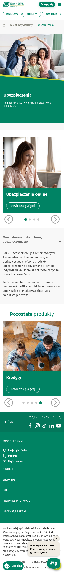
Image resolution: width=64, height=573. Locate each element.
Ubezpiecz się (51, 14)
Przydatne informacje (16, 500)
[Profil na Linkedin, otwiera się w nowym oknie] (51, 425)
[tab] (25, 219)
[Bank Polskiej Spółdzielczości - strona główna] (14, 4)
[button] (59, 4)
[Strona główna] (4, 25)
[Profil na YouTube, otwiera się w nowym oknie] (58, 425)
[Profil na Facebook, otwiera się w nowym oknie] (30, 425)
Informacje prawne (14, 511)
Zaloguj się (48, 4)
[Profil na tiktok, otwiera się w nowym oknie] (44, 425)
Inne (5, 490)
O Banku (8, 469)
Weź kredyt (32, 14)
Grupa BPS (9, 479)
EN (11, 421)
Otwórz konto (12, 14)
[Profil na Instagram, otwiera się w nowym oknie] (37, 425)
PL (4, 421)
